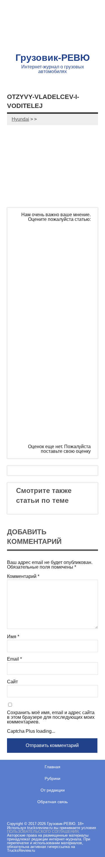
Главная (52, 767)
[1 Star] (58, 243)
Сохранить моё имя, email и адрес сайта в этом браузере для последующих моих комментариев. (50, 717)
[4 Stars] (58, 377)
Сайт (12, 681)
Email (14, 659)
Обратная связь (52, 802)
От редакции (53, 790)
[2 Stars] (58, 288)
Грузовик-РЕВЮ (52, 57)
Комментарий (23, 576)
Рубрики (52, 778)
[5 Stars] (58, 421)
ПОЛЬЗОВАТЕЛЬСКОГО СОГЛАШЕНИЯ (42, 831)
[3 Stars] (58, 332)
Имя (13, 636)
